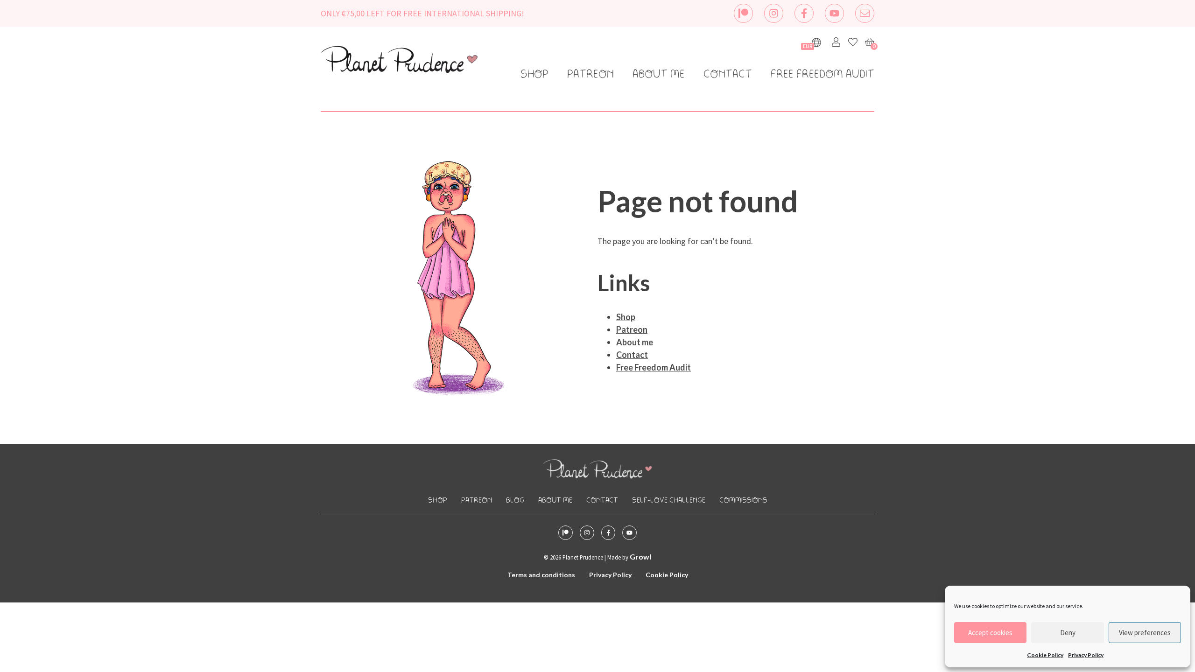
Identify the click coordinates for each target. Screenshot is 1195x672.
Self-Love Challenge (668, 500)
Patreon (590, 74)
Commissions (743, 500)
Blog (515, 500)
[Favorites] (853, 42)
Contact (727, 74)
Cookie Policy (1045, 654)
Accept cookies (990, 632)
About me (659, 74)
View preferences (1145, 632)
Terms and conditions (541, 575)
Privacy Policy (1086, 654)
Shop (534, 74)
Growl (640, 556)
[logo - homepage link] (399, 61)
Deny (1068, 632)
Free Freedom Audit (822, 74)
